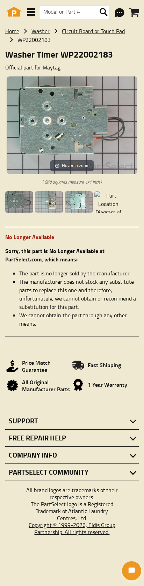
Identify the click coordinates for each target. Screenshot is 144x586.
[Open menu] (31, 12)
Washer (40, 31)
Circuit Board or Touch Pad (93, 31)
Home (12, 31)
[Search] (103, 12)
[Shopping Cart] (134, 12)
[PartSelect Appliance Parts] (14, 12)
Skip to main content (72, 4)
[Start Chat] (131, 570)
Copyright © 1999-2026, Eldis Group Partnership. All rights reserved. (72, 528)
